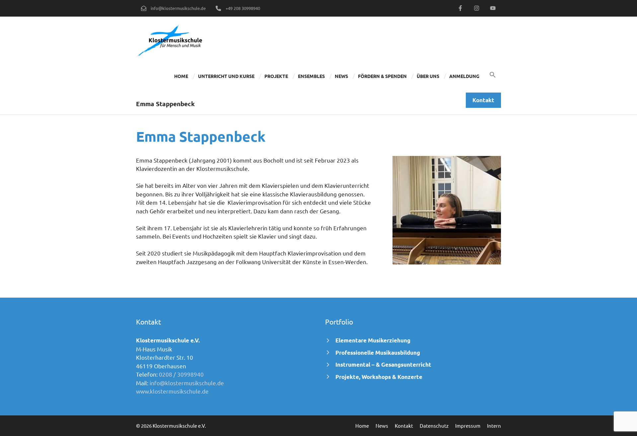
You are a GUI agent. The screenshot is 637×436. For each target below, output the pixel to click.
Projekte (276, 76)
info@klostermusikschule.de (187, 382)
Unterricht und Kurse (226, 76)
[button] (492, 76)
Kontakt (404, 425)
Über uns (428, 76)
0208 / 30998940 (181, 374)
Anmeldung (464, 76)
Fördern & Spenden (382, 76)
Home (181, 76)
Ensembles (311, 76)
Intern (494, 425)
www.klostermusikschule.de (172, 391)
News (341, 76)
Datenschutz (434, 425)
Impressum (467, 425)
